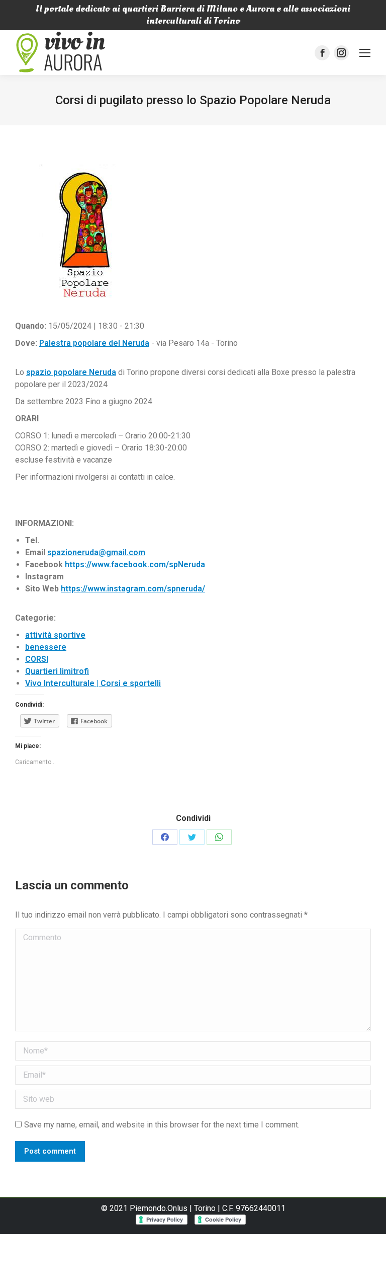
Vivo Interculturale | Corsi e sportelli (93, 683)
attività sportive (55, 635)
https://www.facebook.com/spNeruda (135, 564)
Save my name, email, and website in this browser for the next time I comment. (162, 1124)
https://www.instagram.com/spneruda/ (133, 588)
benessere (45, 647)
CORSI (36, 659)
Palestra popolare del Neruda (94, 343)
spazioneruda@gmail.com (96, 552)
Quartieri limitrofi (57, 671)
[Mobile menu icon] (365, 53)
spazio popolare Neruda (71, 372)
